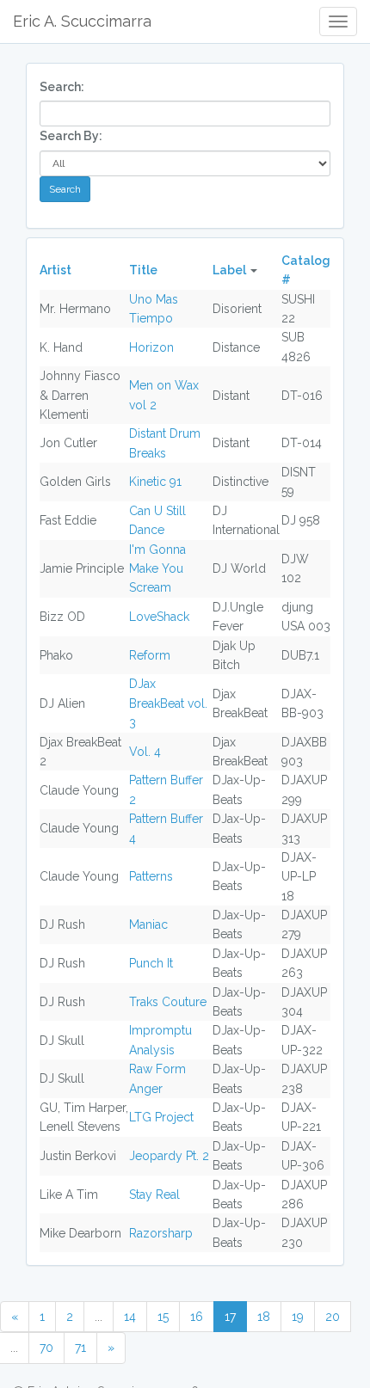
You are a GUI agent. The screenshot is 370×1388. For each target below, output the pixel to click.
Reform (149, 655)
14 (130, 1317)
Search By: (71, 136)
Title (143, 270)
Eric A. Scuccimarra (82, 21)
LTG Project (161, 1117)
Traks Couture (168, 1002)
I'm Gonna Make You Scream (157, 569)
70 (46, 1347)
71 (80, 1347)
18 (263, 1317)
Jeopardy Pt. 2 (169, 1156)
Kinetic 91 (155, 481)
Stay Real (154, 1194)
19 (298, 1317)
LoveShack (159, 616)
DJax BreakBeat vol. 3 (168, 703)
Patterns (151, 876)
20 (332, 1317)
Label (229, 270)
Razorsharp (161, 1233)
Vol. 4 (145, 751)
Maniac (148, 924)
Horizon (151, 347)
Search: (62, 87)
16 (196, 1317)
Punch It (151, 963)
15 (163, 1317)
